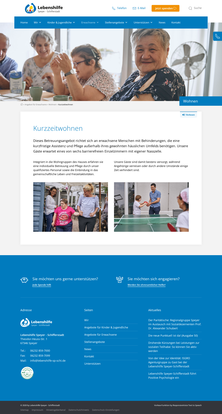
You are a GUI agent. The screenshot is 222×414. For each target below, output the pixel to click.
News (162, 22)
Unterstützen (141, 22)
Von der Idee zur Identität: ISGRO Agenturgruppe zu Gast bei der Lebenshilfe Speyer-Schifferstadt (169, 362)
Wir (36, 22)
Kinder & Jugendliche (59, 22)
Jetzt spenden (164, 8)
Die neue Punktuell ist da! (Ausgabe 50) (173, 335)
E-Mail (141, 8)
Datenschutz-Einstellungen (105, 410)
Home (24, 22)
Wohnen (52, 104)
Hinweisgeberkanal (56, 410)
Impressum (37, 410)
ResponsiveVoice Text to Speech (187, 405)
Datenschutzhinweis (79, 410)
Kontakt (175, 22)
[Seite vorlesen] (191, 114)
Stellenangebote (114, 22)
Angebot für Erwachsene (36, 104)
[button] (195, 8)
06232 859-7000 (40, 350)
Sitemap (24, 410)
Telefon (121, 8)
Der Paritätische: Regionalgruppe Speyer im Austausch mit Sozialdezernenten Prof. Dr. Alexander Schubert (174, 324)
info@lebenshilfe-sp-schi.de (48, 360)
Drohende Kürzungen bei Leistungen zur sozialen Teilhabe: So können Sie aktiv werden (173, 347)
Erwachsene (88, 22)
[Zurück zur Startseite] (44, 8)
